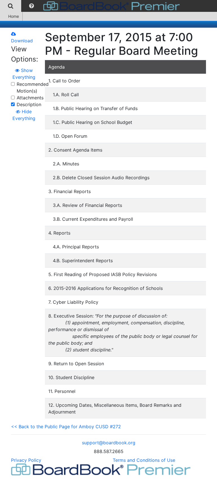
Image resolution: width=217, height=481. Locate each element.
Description (29, 104)
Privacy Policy (26, 460)
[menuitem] (10, 6)
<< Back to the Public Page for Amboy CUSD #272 (66, 426)
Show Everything (23, 73)
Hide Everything (23, 115)
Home (13, 16)
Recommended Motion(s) (33, 87)
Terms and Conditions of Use (144, 460)
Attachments (30, 97)
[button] (31, 6)
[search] (10, 6)
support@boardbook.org (108, 442)
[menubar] (91, 6)
